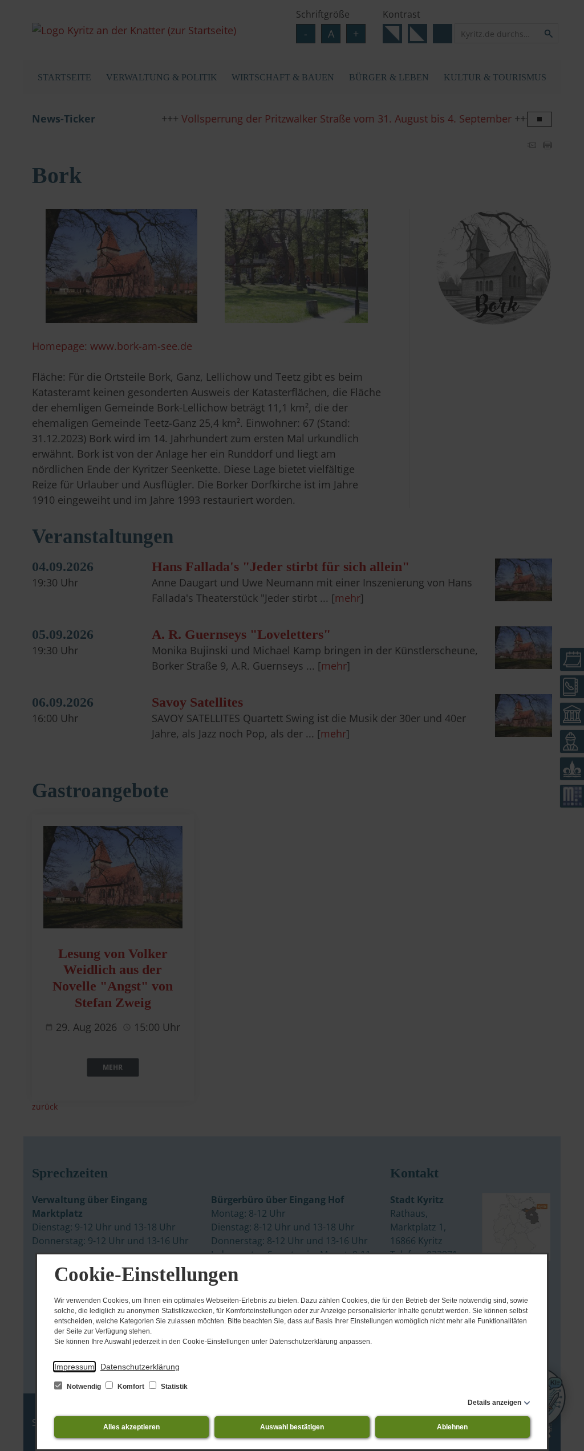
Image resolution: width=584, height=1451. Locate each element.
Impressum (74, 1366)
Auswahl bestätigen (292, 1427)
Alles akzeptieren (131, 1427)
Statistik (173, 1387)
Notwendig (84, 1387)
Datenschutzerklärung (140, 1366)
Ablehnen (452, 1427)
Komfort (131, 1387)
